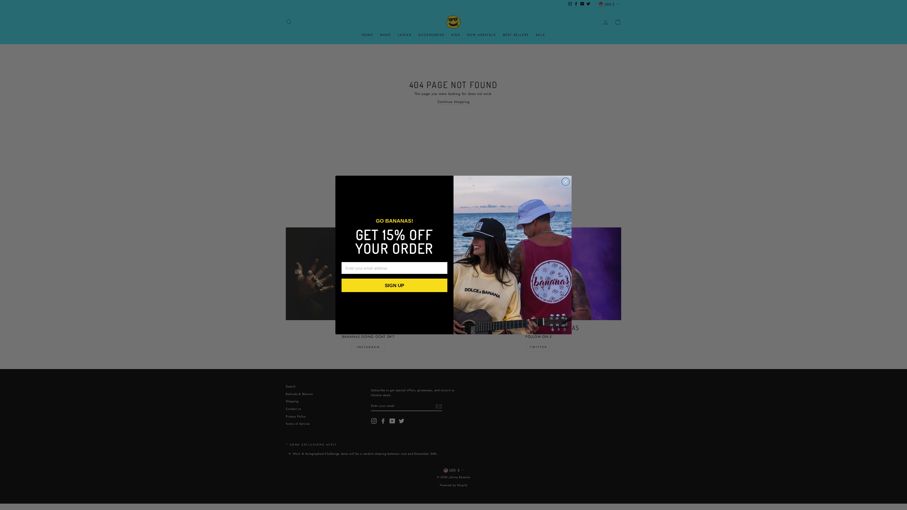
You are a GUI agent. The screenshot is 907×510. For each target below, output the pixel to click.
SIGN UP (394, 285)
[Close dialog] (565, 182)
